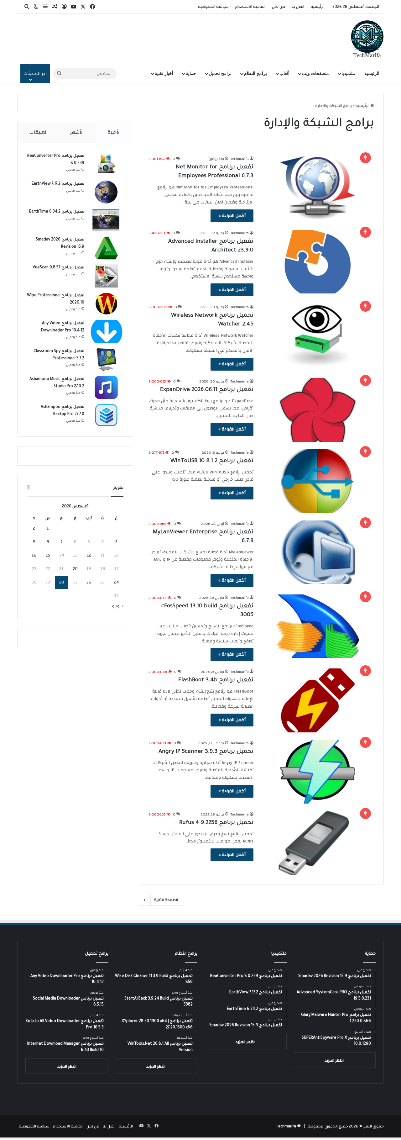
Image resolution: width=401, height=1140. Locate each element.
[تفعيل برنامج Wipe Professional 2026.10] (106, 303)
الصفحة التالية (166, 900)
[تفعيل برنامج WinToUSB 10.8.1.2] (317, 481)
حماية (191, 73)
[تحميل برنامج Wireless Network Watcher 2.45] (317, 335)
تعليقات (37, 132)
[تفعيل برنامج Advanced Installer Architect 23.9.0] (317, 261)
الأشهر (77, 132)
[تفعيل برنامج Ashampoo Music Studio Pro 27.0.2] (106, 387)
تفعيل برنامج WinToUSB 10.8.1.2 (211, 461)
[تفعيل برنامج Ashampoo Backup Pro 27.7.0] (106, 415)
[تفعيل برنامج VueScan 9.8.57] (106, 276)
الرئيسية (317, 6)
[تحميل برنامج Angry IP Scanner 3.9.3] (317, 772)
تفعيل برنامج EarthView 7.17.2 (58, 184)
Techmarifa (240, 158)
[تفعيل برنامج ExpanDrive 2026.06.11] (317, 410)
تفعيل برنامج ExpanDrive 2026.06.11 (206, 390)
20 (75, 569)
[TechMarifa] (367, 39)
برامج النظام (255, 73)
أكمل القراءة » (232, 216)
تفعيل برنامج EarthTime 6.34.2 (56, 212)
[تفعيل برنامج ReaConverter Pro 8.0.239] (106, 164)
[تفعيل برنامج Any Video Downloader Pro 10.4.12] (106, 331)
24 (116, 582)
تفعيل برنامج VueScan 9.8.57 (58, 268)
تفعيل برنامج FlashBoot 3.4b (215, 680)
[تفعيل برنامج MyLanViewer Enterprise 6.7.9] (317, 552)
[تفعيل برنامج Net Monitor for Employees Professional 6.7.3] (317, 187)
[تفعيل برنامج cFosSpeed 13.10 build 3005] (317, 626)
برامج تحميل (220, 73)
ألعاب (284, 73)
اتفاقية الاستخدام (250, 6)
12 (89, 555)
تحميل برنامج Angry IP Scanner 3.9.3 (206, 752)
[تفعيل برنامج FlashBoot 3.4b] (317, 700)
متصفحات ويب (315, 73)
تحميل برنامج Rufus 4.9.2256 (216, 823)
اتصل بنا (297, 6)
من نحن (278, 6)
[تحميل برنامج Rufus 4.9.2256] (317, 843)
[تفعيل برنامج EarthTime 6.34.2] (106, 220)
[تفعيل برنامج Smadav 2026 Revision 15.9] (106, 248)
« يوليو (117, 606)
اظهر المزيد (334, 1060)
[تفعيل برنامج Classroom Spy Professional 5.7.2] (106, 359)
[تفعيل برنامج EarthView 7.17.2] (106, 192)
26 (88, 582)
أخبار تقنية (164, 73)
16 (34, 555)
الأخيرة (114, 132)
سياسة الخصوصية (213, 6)
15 (48, 555)
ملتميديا (348, 73)
